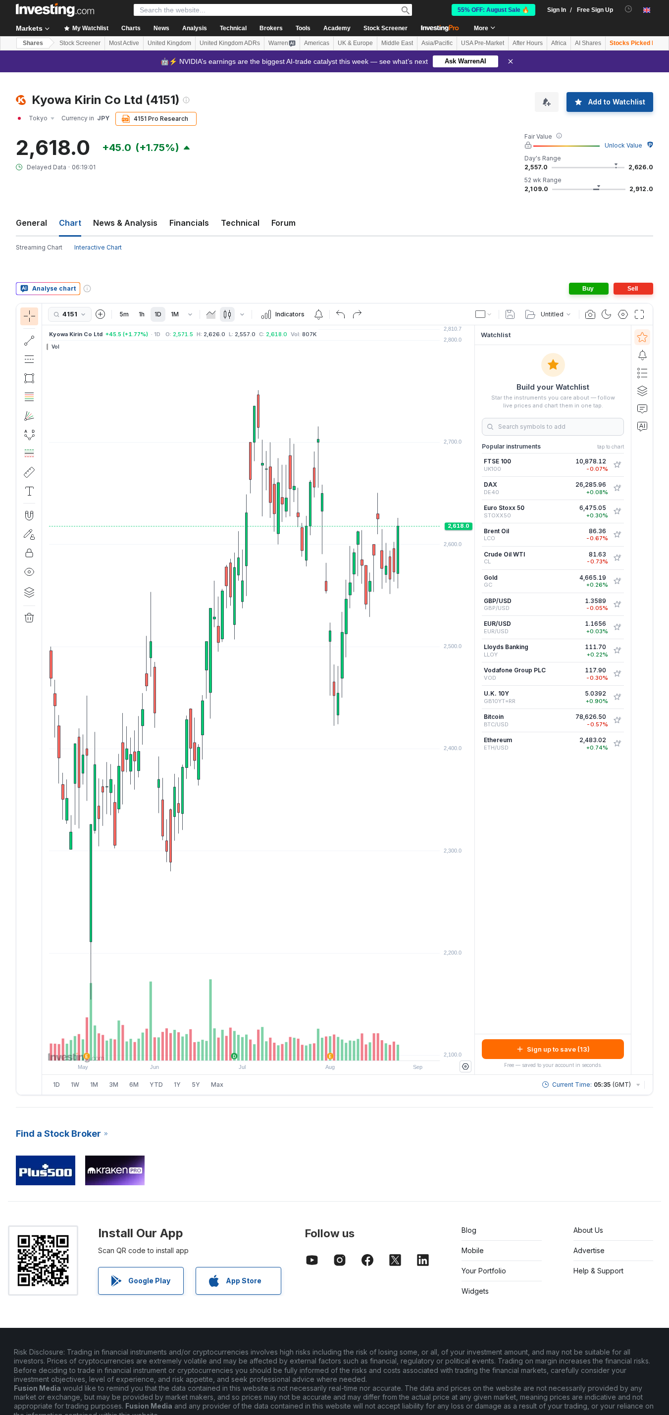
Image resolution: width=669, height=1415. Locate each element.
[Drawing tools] (45, 699)
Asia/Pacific (437, 43)
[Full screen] (639, 314)
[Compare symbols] (100, 314)
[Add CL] (617, 558)
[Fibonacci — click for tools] (29, 397)
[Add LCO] (617, 535)
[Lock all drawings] (29, 553)
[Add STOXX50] (617, 511)
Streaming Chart (39, 247)
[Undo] (340, 314)
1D (157, 314)
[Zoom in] (245, 1048)
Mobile (473, 1250)
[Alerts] (642, 355)
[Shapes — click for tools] (29, 378)
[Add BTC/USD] (617, 720)
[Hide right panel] (471, 700)
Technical (240, 223)
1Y (177, 1084)
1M (175, 314)
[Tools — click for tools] (29, 472)
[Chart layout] (483, 314)
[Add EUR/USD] (617, 627)
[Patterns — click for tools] (29, 435)
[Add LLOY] (617, 650)
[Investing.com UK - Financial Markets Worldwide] (55, 10)
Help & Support (598, 1270)
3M (113, 1084)
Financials (189, 223)
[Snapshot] (590, 314)
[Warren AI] (642, 426)
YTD (156, 1084)
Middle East (397, 43)
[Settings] (465, 1066)
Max (217, 1084)
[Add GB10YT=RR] (617, 697)
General (31, 223)
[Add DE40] (617, 488)
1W (75, 1084)
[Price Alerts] (318, 314)
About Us (588, 1230)
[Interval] (190, 314)
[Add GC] (617, 581)
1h (142, 314)
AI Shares (588, 43)
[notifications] (628, 9)
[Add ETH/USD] (617, 744)
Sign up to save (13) (558, 1049)
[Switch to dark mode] (606, 314)
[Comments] (642, 408)
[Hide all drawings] (29, 572)
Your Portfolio (484, 1270)
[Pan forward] (271, 1048)
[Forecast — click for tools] (29, 453)
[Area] (211, 314)
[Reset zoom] (285, 1048)
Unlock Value (623, 145)
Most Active (124, 43)
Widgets (475, 1291)
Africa (558, 43)
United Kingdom (169, 43)
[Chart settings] (623, 314)
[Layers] (29, 592)
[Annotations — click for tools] (29, 491)
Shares (33, 43)
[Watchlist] (642, 337)
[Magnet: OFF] (29, 515)
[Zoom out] (231, 1048)
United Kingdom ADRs (230, 43)
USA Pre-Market (482, 43)
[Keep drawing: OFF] (29, 534)
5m (124, 314)
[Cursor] (29, 316)
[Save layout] (510, 314)
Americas (316, 43)
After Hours (528, 43)
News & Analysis (125, 223)
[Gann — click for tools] (29, 416)
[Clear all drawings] (29, 618)
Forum (283, 223)
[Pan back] (258, 1048)
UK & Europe (355, 43)
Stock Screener (385, 28)
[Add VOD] (617, 674)
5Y (196, 1084)
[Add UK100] (617, 465)
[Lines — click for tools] (29, 341)
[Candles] (227, 314)
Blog (469, 1230)
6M (134, 1084)
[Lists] (642, 373)
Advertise (589, 1250)
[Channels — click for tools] (29, 359)
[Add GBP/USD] (617, 604)
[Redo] (357, 314)
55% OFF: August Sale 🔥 (493, 9)
